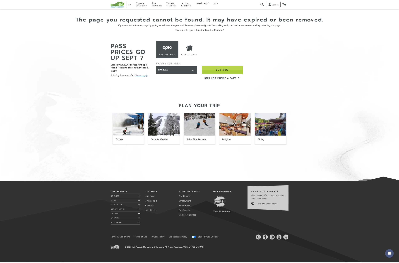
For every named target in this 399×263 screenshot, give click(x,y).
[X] (285, 237)
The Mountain (157, 4)
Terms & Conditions (120, 236)
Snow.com (149, 205)
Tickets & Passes (171, 4)
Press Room (184, 205)
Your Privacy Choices (207, 236)
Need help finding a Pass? (220, 78)
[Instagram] (271, 237)
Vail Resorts (184, 196)
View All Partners (221, 211)
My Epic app (151, 200)
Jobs (215, 3)
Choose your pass (168, 64)
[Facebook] (265, 237)
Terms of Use (140, 236)
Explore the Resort (141, 4)
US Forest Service (187, 214)
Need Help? (202, 3)
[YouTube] (278, 237)
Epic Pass (149, 196)
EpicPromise (185, 210)
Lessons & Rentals (186, 4)
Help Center (151, 210)
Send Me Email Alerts (266, 203)
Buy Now (222, 69)
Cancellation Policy (178, 236)
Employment (185, 200)
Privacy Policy (157, 236)
